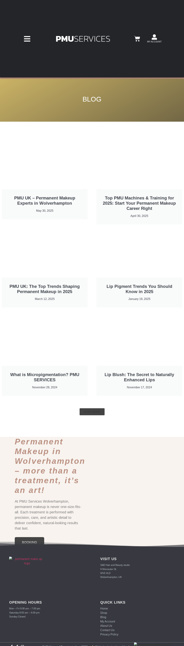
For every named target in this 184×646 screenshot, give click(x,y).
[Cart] (137, 39)
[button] (27, 38)
